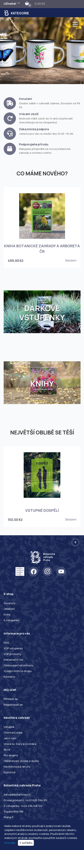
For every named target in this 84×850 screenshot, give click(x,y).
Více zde (9, 843)
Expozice (9, 772)
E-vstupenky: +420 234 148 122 (23, 806)
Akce (7, 749)
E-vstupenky (11, 620)
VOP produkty (12, 654)
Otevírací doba (13, 732)
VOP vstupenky (13, 648)
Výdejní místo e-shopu (18, 671)
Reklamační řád (13, 659)
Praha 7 (8, 817)
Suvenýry (9, 603)
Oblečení (9, 609)
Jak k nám (10, 738)
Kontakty (9, 676)
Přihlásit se (11, 699)
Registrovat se (13, 704)
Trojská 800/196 (13, 811)
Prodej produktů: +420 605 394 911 (25, 800)
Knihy (7, 614)
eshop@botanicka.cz (17, 794)
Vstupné (9, 727)
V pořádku (25, 842)
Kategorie (20, 13)
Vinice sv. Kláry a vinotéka (20, 744)
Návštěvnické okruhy (17, 766)
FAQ (6, 642)
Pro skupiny (11, 755)
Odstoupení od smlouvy (18, 665)
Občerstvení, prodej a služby (21, 761)
